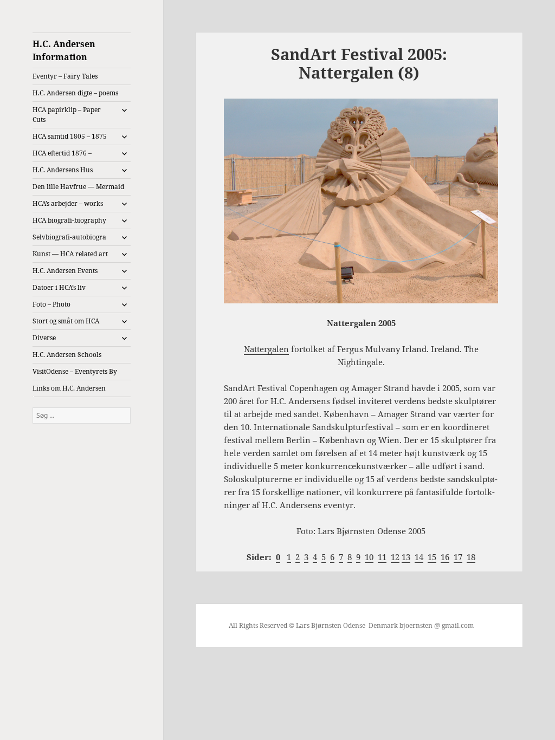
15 (432, 556)
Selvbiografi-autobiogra (69, 237)
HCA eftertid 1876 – (62, 153)
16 (445, 556)
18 (471, 556)
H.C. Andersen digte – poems (75, 93)
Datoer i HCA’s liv (59, 287)
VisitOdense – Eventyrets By (75, 371)
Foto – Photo (51, 304)
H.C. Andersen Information (64, 50)
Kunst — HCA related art (70, 253)
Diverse (44, 337)
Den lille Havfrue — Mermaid (78, 186)
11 (382, 556)
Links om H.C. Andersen (69, 388)
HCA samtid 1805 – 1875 (70, 136)
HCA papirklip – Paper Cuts (67, 114)
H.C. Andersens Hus (63, 169)
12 (395, 556)
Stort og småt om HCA (66, 321)
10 (369, 556)
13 (406, 556)
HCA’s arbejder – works (68, 203)
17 (458, 556)
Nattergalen (266, 348)
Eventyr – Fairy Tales (65, 76)
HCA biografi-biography (69, 220)
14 (419, 556)
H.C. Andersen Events (65, 270)
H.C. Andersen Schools (67, 354)
